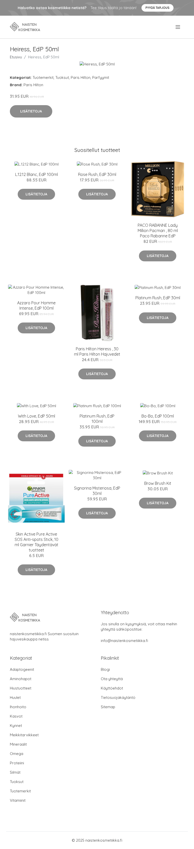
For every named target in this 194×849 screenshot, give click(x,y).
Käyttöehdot (112, 688)
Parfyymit (100, 77)
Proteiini (17, 763)
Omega (16, 753)
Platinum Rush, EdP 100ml (97, 419)
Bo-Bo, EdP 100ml (157, 416)
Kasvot (16, 716)
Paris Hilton (80, 77)
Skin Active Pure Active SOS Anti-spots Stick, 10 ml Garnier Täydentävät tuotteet (36, 542)
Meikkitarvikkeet (24, 734)
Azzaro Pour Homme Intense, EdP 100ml (36, 305)
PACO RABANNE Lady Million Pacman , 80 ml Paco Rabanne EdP (158, 230)
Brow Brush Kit (157, 483)
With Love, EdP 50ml (36, 416)
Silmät (15, 772)
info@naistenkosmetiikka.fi (124, 640)
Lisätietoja (31, 111)
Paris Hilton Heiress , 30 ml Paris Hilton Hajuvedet (97, 351)
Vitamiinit (18, 800)
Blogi (105, 669)
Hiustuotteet (20, 688)
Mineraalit (18, 744)
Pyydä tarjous (157, 8)
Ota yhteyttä (112, 678)
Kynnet (16, 725)
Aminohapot (20, 678)
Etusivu (16, 57)
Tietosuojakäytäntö (118, 697)
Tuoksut (62, 77)
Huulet (15, 697)
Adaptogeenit (22, 669)
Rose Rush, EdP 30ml (97, 174)
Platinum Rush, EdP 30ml (157, 297)
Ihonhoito (18, 706)
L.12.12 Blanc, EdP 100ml (36, 174)
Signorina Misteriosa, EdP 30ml (97, 491)
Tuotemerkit (43, 77)
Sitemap (108, 706)
